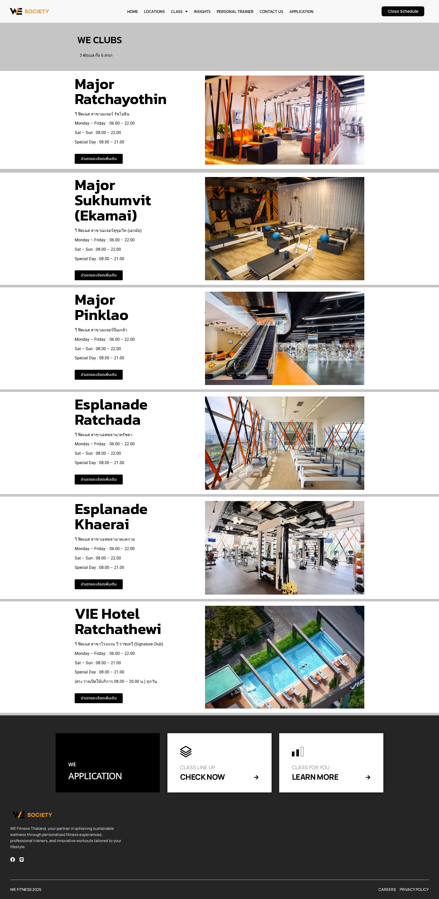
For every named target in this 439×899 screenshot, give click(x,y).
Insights (202, 11)
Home (132, 11)
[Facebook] (12, 859)
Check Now (202, 777)
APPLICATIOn (95, 776)
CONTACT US (271, 11)
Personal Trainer (235, 11)
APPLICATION (301, 11)
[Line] (21, 859)
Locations (154, 11)
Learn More (315, 777)
